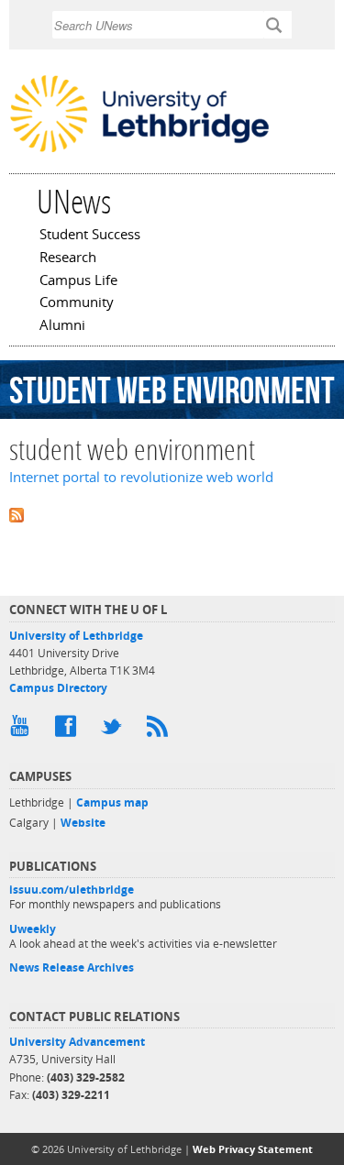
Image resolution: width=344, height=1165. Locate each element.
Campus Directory (58, 688)
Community (76, 303)
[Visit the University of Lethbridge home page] (139, 150)
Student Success (89, 235)
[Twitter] (114, 730)
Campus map (112, 802)
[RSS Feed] (160, 730)
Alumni (62, 326)
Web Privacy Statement (253, 1149)
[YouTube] (23, 730)
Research (67, 258)
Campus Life (78, 281)
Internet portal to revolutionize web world (141, 477)
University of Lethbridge (76, 636)
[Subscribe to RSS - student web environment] (172, 513)
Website (83, 823)
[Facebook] (69, 730)
